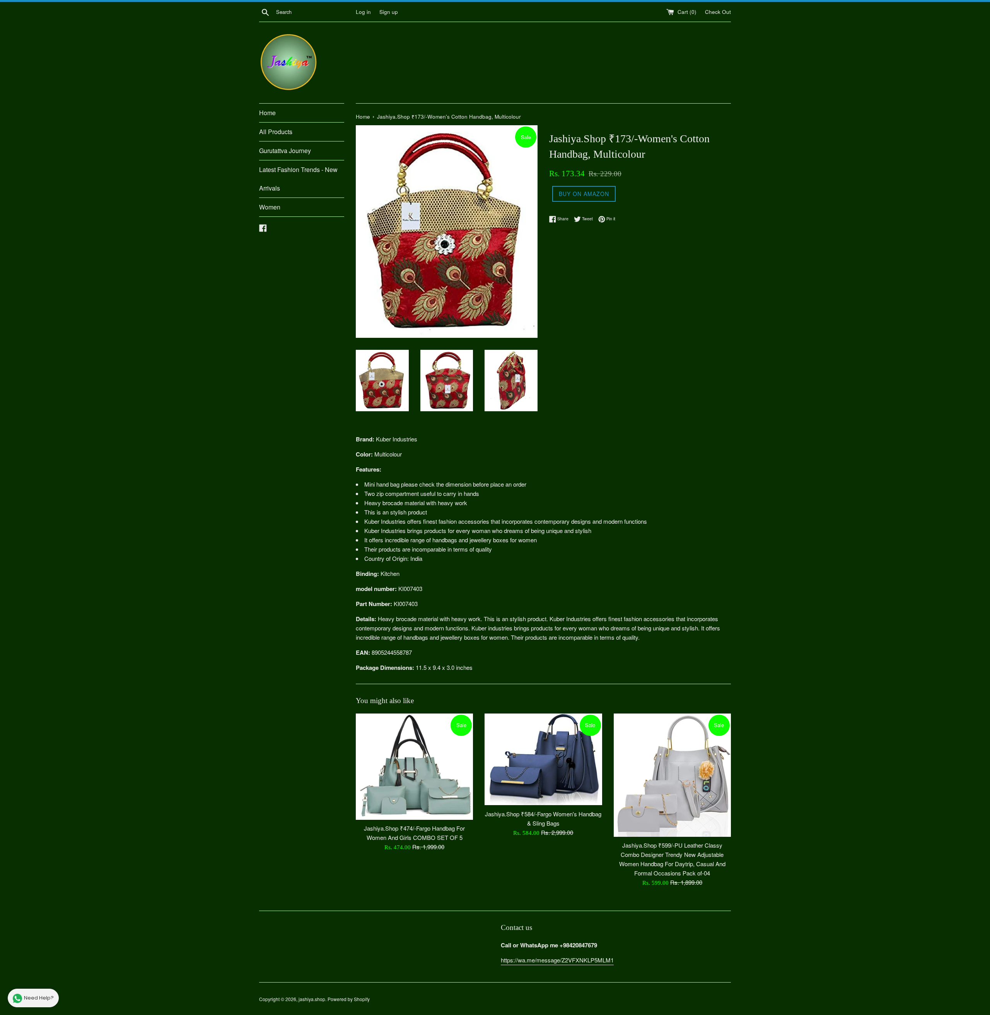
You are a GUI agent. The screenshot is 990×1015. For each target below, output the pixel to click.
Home (267, 112)
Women (269, 207)
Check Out (718, 11)
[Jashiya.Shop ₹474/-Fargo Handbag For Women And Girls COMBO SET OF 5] (414, 767)
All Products (275, 131)
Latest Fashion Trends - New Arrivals (298, 178)
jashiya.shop (312, 999)
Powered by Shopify (349, 999)
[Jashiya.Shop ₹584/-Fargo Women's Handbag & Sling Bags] (543, 760)
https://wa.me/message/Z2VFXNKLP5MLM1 (557, 960)
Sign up (388, 11)
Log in (363, 11)
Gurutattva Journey (285, 150)
